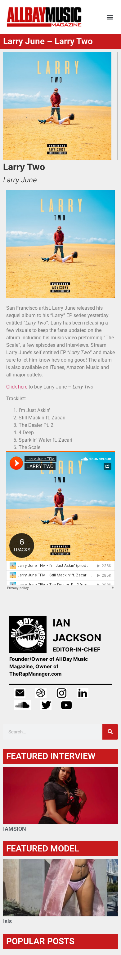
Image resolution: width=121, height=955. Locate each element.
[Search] (110, 732)
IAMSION (14, 829)
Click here (17, 387)
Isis (7, 921)
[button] (110, 17)
